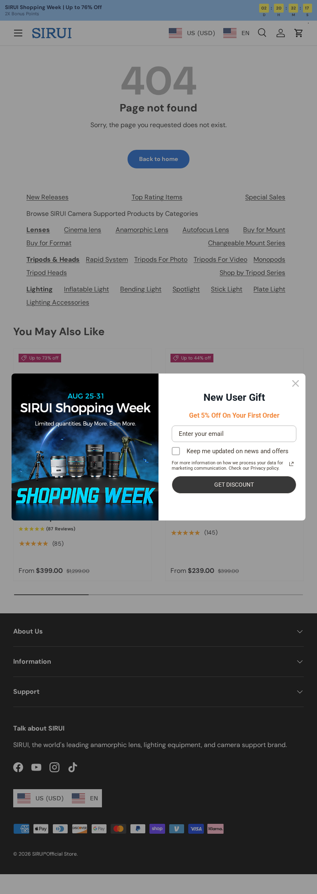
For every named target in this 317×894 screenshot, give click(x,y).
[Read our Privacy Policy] (291, 464)
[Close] (295, 383)
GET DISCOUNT (234, 484)
